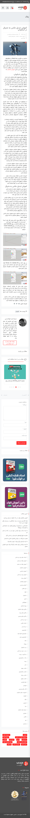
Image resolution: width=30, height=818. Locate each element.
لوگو (25, 699)
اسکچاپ (17, 36)
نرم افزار (9, 744)
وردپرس (24, 724)
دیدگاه (24, 405)
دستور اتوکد (5, 737)
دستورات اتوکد (6, 735)
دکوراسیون (24, 630)
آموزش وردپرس (23, 585)
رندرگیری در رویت (22, 654)
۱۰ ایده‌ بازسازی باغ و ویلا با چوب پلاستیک (18, 541)
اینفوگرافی (24, 602)
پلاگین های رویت (22, 613)
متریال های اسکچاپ (12, 36)
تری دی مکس (23, 620)
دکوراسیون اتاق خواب (21, 633)
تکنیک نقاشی (23, 623)
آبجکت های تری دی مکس (20, 557)
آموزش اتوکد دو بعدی (21, 561)
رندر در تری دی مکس (21, 651)
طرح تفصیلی (23, 682)
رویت (25, 661)
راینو (25, 640)
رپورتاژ (25, 644)
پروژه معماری (23, 606)
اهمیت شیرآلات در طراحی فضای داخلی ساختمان (16, 538)
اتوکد (25, 592)
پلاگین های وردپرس (22, 616)
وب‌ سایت (24, 435)
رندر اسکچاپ (23, 647)
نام (25, 422)
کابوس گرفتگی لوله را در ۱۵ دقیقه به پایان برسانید (16, 518)
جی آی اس (24, 627)
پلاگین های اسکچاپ (22, 609)
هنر (25, 720)
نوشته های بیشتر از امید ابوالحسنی (9, 343)
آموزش (17, 311)
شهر (18, 740)
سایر (25, 665)
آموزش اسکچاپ (22, 36)
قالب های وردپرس (22, 689)
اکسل (25, 599)
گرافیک (24, 696)
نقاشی (25, 717)
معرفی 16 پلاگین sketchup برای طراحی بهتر (15, 381)
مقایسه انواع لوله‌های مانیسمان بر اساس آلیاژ (17, 535)
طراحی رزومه (23, 675)
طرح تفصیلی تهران (7, 742)
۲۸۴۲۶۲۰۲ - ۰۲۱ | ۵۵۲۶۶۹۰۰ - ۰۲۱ (20, 1)
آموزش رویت (23, 578)
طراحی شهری (23, 678)
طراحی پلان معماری (22, 742)
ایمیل (24, 429)
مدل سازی (24, 744)
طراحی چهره (23, 668)
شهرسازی (12, 740)
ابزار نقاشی (24, 588)
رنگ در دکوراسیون (22, 658)
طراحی (4, 740)
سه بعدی (24, 740)
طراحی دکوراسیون (22, 672)
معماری (24, 713)
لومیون (24, 703)
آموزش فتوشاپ (23, 581)
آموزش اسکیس (23, 571)
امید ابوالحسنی (10, 34)
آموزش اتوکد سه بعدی (21, 564)
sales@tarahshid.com (7, 1)
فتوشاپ (24, 685)
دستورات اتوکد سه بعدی (21, 737)
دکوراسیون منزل (23, 637)
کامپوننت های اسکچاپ (21, 692)
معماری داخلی (16, 744)
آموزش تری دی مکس (21, 575)
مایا (25, 706)
